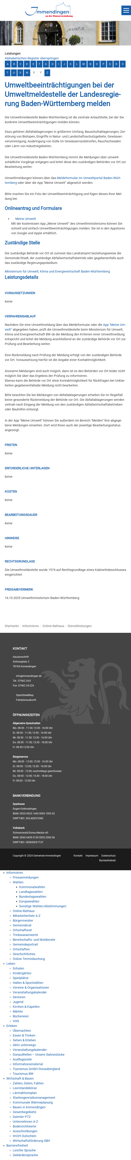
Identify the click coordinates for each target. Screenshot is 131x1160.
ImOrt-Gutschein (24, 1136)
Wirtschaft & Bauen (20, 1078)
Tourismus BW (23, 1074)
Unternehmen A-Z (25, 1121)
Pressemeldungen (26, 877)
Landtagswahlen (31, 892)
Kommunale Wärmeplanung (33, 1102)
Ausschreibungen (25, 1131)
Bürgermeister (23, 920)
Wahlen (18, 882)
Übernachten (22, 1031)
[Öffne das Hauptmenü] (126, 10)
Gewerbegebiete (24, 1112)
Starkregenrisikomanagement (34, 1098)
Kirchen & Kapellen (26, 1007)
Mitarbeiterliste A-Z (26, 916)
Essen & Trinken (24, 1035)
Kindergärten (22, 973)
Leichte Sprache (24, 1150)
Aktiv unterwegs (24, 1045)
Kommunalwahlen (32, 887)
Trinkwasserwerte (25, 935)
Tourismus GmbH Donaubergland (36, 1069)
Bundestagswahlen (32, 896)
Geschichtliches (24, 954)
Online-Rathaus (53, 626)
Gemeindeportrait (25, 944)
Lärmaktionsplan (25, 1093)
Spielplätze (21, 978)
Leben (10, 963)
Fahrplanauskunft (26, 699)
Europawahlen (29, 901)
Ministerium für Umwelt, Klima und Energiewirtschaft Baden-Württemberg (57, 271)
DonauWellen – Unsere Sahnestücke (39, 1054)
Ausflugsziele (22, 1059)
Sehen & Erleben (24, 1040)
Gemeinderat (22, 925)
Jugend (18, 1002)
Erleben (11, 1026)
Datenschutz (108, 855)
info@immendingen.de (29, 675)
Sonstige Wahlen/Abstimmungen (42, 906)
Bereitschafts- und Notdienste (34, 940)
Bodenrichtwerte (24, 1126)
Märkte (18, 1011)
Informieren (30, 626)
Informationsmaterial (28, 1064)
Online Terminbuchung (29, 959)
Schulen (18, 968)
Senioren (19, 997)
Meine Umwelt (25, 219)
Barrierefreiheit (107, 860)
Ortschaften (21, 949)
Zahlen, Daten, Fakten (28, 1083)
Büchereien (21, 1016)
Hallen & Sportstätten (28, 983)
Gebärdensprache (25, 1155)
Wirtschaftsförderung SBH (31, 1141)
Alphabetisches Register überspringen (32, 58)
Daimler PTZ (22, 1117)
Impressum (92, 855)
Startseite (12, 626)
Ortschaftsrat (22, 930)
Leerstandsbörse (25, 1088)
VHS (16, 1021)
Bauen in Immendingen (29, 1107)
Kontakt (78, 855)
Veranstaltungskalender (30, 992)
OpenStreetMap (25, 695)
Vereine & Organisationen (31, 987)
